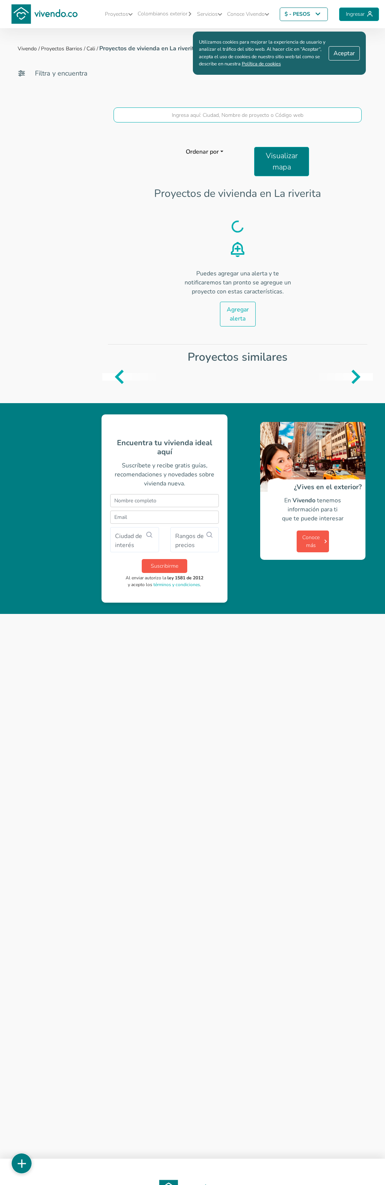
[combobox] (238, 114)
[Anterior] (108, 377)
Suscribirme (164, 566)
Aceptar (344, 53)
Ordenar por (202, 152)
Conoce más (311, 541)
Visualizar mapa (282, 161)
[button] (117, 14)
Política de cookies (261, 63)
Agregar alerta (238, 314)
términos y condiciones (176, 585)
